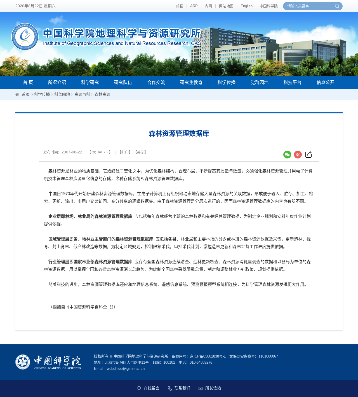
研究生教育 (191, 82)
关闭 (140, 152)
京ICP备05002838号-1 (208, 356)
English (247, 6)
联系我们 (182, 388)
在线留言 (151, 388)
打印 (125, 152)
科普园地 (62, 94)
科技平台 (293, 82)
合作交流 (156, 82)
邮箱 (179, 6)
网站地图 (226, 6)
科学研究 (90, 82)
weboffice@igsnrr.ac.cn (126, 368)
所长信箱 (213, 388)
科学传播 (226, 82)
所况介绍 (57, 82)
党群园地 (259, 82)
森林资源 (102, 94)
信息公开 (326, 82)
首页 (26, 94)
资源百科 (82, 94)
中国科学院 (269, 6)
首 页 (28, 82)
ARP (194, 6)
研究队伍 (123, 82)
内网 (208, 6)
